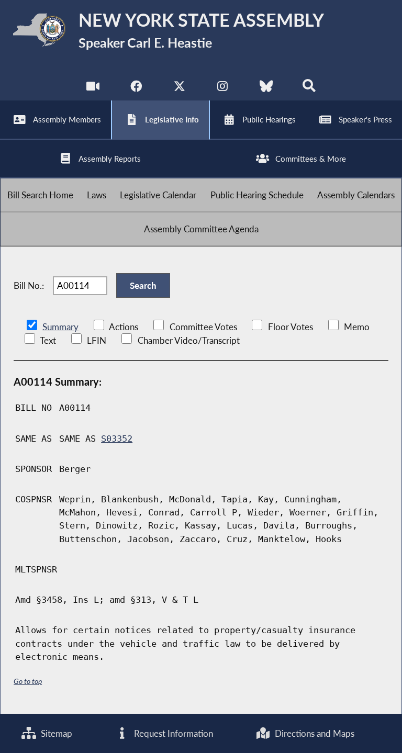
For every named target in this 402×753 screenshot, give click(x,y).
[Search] (309, 88)
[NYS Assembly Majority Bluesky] (266, 88)
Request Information (172, 733)
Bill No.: (29, 285)
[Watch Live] (93, 88)
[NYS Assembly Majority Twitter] (179, 88)
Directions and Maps (313, 733)
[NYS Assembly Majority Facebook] (136, 88)
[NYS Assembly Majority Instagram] (222, 88)
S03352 (116, 438)
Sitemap (55, 733)
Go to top (28, 681)
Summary (60, 326)
